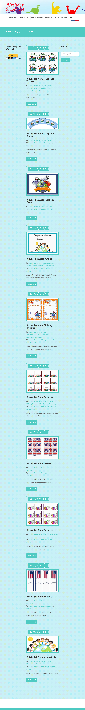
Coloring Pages (46, 661)
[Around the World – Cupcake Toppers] (45, 48)
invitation (53, 340)
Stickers (29, 470)
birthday (43, 88)
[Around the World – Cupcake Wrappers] (45, 114)
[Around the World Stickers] (45, 432)
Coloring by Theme (49, 17)
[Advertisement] (70, 97)
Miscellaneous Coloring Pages (46, 664)
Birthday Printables (36, 17)
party (28, 271)
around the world (34, 88)
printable (38, 91)
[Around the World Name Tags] (45, 366)
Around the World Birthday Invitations (39, 326)
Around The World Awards (39, 258)
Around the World (34, 85)
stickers (29, 475)
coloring (49, 666)
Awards (43, 263)
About (66, 17)
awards (43, 268)
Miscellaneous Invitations (34, 337)
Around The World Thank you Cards (40, 201)
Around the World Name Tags (40, 397)
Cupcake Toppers (46, 85)
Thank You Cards (46, 206)
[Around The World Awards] (45, 228)
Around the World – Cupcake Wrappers (40, 134)
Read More (31, 104)
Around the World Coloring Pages (42, 657)
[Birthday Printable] (15, 6)
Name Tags (52, 404)
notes (28, 212)
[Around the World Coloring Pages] (45, 632)
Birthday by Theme (12, 17)
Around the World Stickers (38, 463)
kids (52, 209)
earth (48, 209)
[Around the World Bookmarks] (45, 565)
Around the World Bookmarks (40, 596)
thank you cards (36, 212)
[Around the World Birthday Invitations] (45, 294)
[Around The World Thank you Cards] (45, 169)
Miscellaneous (49, 265)
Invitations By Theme (24, 17)
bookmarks (29, 603)
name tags (53, 406)
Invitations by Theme (33, 335)
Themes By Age (59, 17)
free (33, 91)
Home (57, 32)
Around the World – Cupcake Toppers (40, 80)
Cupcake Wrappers (47, 140)
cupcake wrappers (46, 143)
